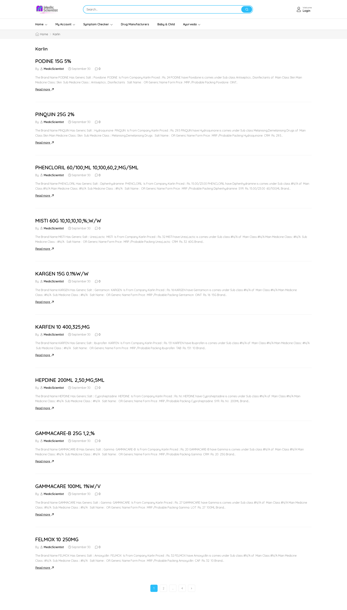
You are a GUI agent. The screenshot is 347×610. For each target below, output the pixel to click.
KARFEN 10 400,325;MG (62, 327)
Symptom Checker (96, 24)
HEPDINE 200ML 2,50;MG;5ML (69, 380)
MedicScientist (54, 69)
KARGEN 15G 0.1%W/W (62, 273)
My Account (63, 24)
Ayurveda (190, 24)
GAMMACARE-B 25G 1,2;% (65, 433)
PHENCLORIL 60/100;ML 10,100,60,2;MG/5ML (86, 167)
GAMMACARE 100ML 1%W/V (68, 486)
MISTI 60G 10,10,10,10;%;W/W (68, 220)
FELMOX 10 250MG (56, 539)
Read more (43, 89)
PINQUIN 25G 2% (54, 114)
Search (246, 9)
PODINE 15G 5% (53, 61)
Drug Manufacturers (135, 24)
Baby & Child (166, 24)
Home (39, 24)
